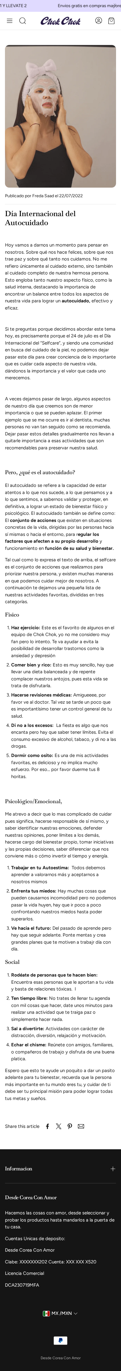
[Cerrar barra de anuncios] (114, 4)
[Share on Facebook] (47, 1126)
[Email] (81, 1126)
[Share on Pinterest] (70, 1126)
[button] (9, 20)
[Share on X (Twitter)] (59, 1126)
